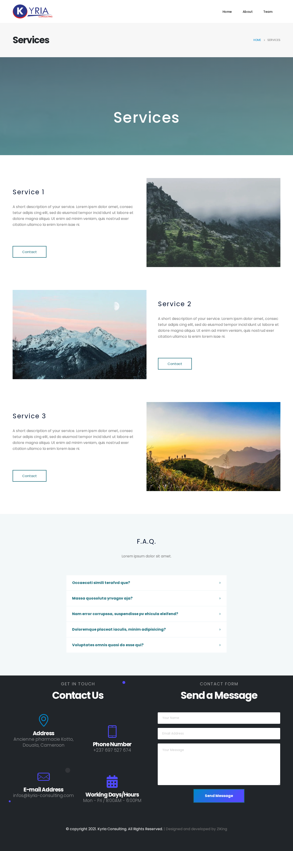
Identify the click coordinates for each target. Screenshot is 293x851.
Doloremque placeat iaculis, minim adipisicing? (119, 629)
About (248, 11)
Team (267, 11)
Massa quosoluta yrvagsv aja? (102, 598)
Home (227, 11)
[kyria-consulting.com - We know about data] (41, 11)
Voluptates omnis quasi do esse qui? (108, 645)
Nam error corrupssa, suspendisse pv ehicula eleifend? (125, 613)
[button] (29, 252)
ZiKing (222, 829)
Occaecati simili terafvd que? (101, 582)
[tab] (146, 582)
